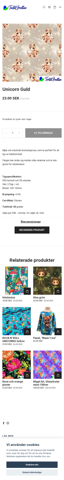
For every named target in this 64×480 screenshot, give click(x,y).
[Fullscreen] (55, 29)
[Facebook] (3, 423)
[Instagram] (8, 423)
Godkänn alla (32, 464)
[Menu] (60, 7)
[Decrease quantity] (6, 133)
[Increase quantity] (19, 133)
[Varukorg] (54, 7)
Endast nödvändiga (32, 472)
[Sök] (44, 7)
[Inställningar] (49, 7)
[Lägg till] (27, 291)
